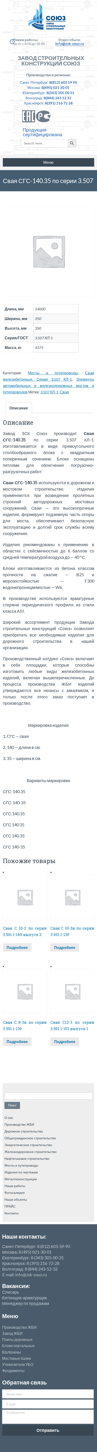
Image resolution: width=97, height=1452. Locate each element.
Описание (18, 408)
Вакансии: (16, 1285)
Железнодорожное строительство (30, 1152)
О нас (8, 1118)
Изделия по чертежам (21, 1172)
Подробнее (17, 947)
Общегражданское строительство (30, 1138)
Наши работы (14, 1186)
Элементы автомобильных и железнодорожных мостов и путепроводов (48, 385)
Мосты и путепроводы (53, 373)
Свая (64, 392)
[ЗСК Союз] (48, 19)
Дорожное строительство (23, 1131)
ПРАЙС (10, 1206)
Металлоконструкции (20, 1179)
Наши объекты (15, 1199)
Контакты (11, 1213)
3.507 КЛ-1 (49, 392)
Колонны (11, 1352)
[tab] (18, 408)
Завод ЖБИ (12, 1333)
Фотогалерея (14, 1193)
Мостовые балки (16, 1358)
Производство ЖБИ (19, 1124)
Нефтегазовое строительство (26, 1158)
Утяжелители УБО (17, 1364)
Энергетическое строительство (28, 1145)
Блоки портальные (18, 1346)
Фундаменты (13, 1370)
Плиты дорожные (17, 1339)
